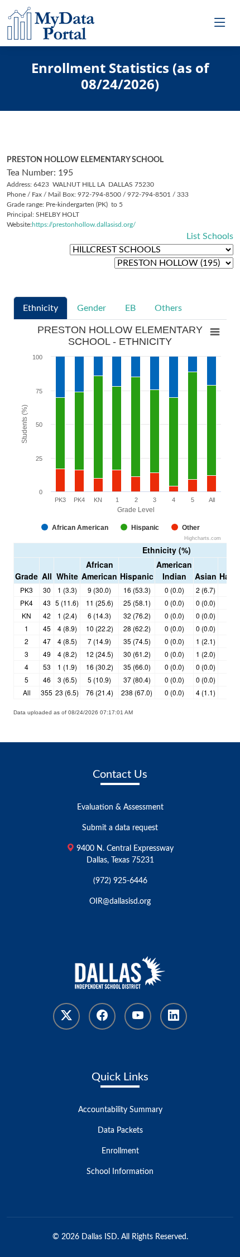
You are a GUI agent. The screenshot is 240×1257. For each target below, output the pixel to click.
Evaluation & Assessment (120, 807)
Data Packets (120, 1130)
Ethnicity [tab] (40, 308)
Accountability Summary (120, 1110)
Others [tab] (168, 308)
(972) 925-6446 (120, 881)
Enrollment (120, 1151)
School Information (120, 1172)
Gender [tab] (91, 308)
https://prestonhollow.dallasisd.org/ (84, 224)
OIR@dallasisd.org (120, 901)
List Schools (209, 236)
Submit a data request (120, 828)
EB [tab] (130, 308)
